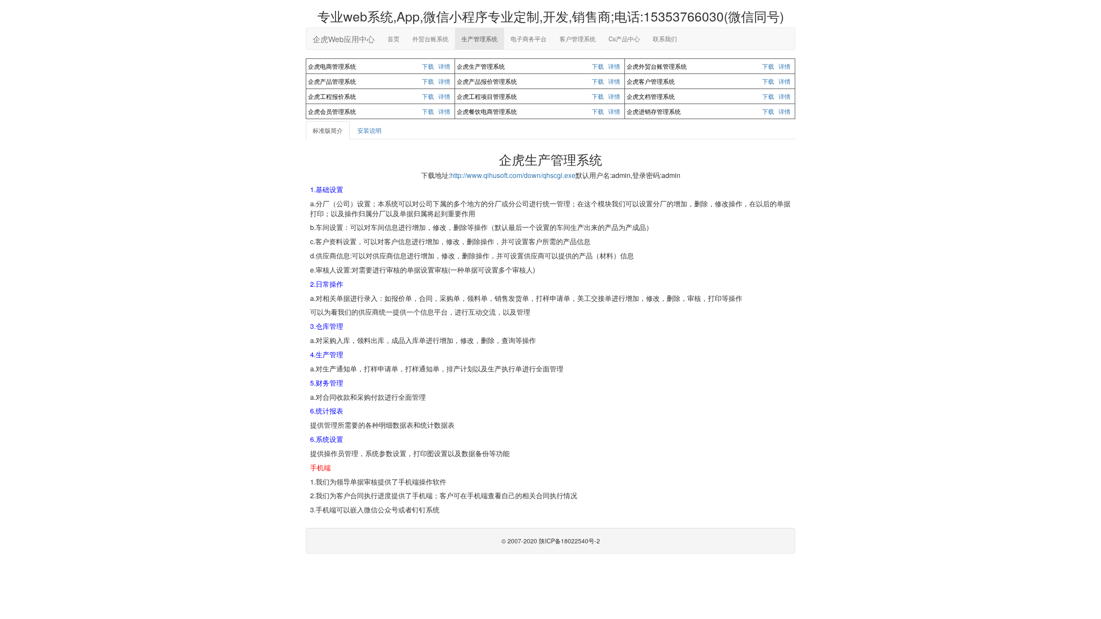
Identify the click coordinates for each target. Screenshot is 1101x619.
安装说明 (369, 130)
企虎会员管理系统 (332, 111)
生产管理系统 (479, 38)
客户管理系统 (578, 38)
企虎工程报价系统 (332, 96)
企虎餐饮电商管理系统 (487, 111)
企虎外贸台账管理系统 (657, 66)
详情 (444, 66)
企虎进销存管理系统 (654, 111)
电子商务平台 (529, 38)
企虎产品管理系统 (332, 81)
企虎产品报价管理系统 (487, 81)
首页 (394, 38)
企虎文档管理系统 (651, 96)
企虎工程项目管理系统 (487, 96)
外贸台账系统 (430, 38)
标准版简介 (328, 130)
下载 (428, 66)
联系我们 (665, 38)
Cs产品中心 (624, 38)
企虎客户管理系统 (651, 81)
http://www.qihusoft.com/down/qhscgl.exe (512, 175)
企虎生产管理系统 (481, 66)
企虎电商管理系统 (332, 66)
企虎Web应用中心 (344, 38)
